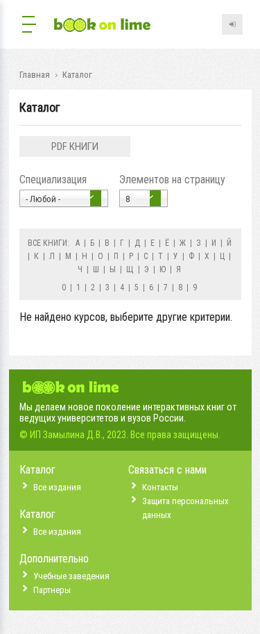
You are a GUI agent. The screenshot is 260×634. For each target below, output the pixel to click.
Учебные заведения (71, 576)
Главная (34, 74)
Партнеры (52, 590)
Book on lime (102, 26)
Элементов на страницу (172, 179)
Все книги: (48, 243)
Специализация (53, 179)
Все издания (57, 487)
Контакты (160, 487)
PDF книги (74, 146)
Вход (232, 24)
